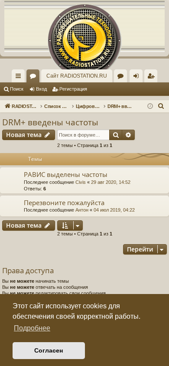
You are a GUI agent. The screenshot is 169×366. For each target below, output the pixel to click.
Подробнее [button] (32, 328)
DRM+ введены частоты (50, 122)
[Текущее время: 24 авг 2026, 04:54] (150, 106)
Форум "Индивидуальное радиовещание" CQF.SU (122, 77)
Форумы (34, 77)
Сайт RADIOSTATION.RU (76, 76)
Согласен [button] (48, 350)
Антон (81, 209)
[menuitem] (150, 75)
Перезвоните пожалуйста (64, 202)
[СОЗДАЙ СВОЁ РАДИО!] (84, 26)
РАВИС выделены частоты (65, 174)
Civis (80, 182)
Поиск (16, 89)
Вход (41, 89)
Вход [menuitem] (138, 77)
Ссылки (20, 77)
